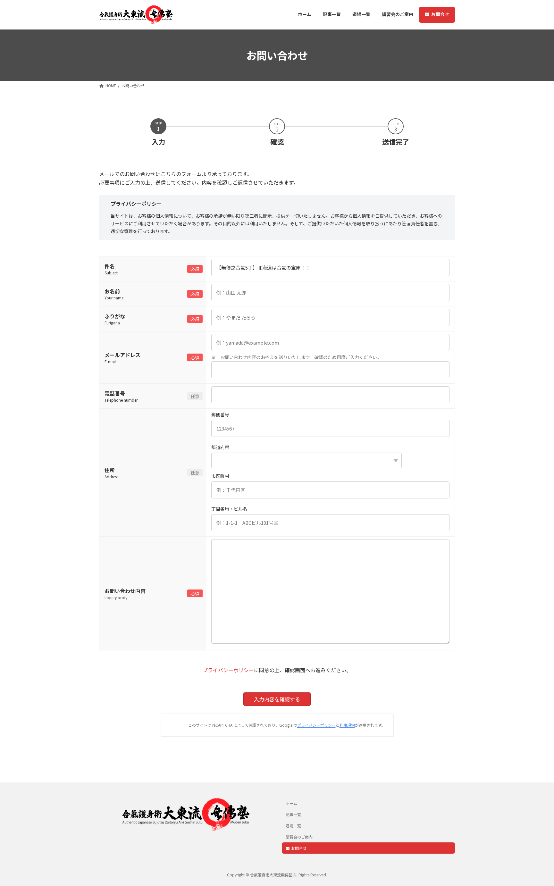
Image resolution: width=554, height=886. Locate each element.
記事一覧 (293, 814)
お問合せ (298, 848)
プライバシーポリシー (228, 670)
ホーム (291, 803)
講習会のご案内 (299, 837)
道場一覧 (293, 825)
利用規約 (347, 725)
